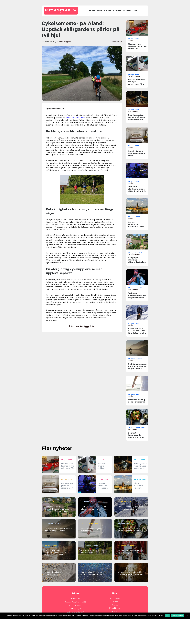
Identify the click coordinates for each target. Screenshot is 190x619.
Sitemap (114, 611)
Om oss (107, 11)
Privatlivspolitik (177, 615)
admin (130, 40)
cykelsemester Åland (75, 117)
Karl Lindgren (133, 111)
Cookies (117, 11)
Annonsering (95, 11)
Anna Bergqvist (64, 42)
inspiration (117, 42)
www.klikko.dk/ (77, 612)
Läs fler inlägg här (81, 326)
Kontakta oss (130, 11)
